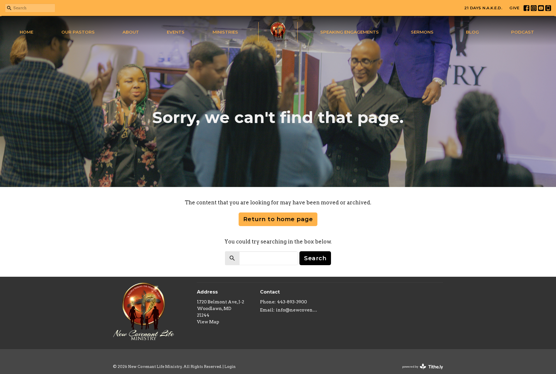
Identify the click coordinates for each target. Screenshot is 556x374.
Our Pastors (78, 32)
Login (230, 366)
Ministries (225, 32)
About (130, 32)
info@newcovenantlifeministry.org (296, 310)
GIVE (514, 8)
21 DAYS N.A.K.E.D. (483, 8)
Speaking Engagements (349, 32)
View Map (208, 321)
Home (26, 32)
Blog (472, 32)
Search (315, 258)
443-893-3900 (292, 302)
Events (175, 32)
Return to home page (278, 219)
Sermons (422, 32)
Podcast (522, 32)
